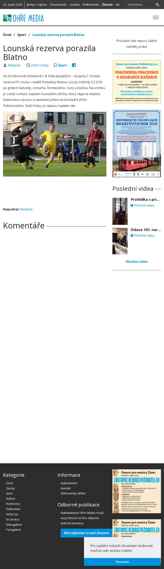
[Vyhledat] (157, 4)
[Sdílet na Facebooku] (74, 65)
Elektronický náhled (73, 493)
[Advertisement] (76, 191)
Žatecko (107, 4)
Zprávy (10, 488)
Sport (21, 34)
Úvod (7, 34)
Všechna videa (137, 261)
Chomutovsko (58, 4)
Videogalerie (14, 524)
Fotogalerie (13, 529)
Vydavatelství (69, 483)
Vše (117, 4)
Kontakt (66, 488)
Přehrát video (143, 205)
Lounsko (74, 4)
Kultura (10, 498)
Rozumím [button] (122, 561)
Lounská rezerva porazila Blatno (58, 34)
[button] (133, 551)
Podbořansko (91, 4)
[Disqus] (54, 289)
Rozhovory (13, 504)
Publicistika (13, 509)
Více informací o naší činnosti (86, 533)
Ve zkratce (12, 519)
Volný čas (12, 514)
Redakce (14, 65)
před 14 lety (40, 65)
